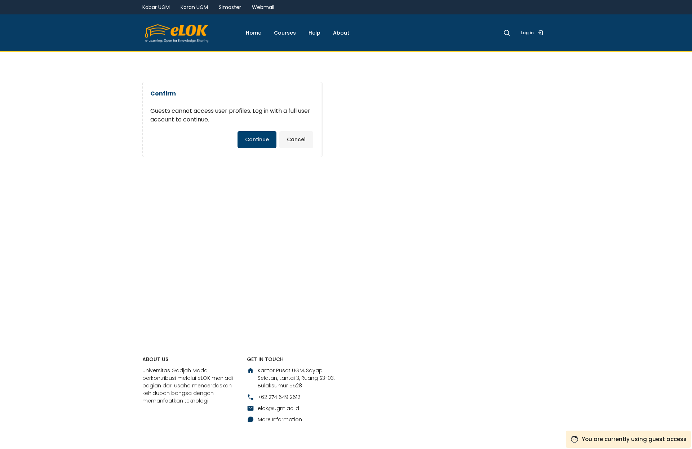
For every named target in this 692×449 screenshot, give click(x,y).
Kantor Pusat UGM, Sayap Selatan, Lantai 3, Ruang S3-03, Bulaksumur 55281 (296, 378)
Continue (257, 139)
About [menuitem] (341, 32)
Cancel (296, 139)
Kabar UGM (156, 7)
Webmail (263, 7)
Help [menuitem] (314, 32)
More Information (280, 419)
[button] (507, 33)
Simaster (230, 7)
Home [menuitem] (253, 32)
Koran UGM (194, 7)
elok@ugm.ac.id (278, 408)
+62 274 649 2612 (279, 397)
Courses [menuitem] (285, 32)
